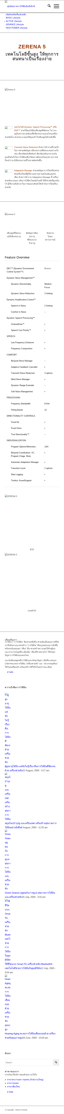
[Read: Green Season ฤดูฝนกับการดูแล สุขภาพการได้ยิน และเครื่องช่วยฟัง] (7, 888)
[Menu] (55, 6)
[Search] (48, 6)
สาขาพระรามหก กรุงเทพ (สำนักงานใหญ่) (25, 1079)
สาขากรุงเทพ (13, 1083)
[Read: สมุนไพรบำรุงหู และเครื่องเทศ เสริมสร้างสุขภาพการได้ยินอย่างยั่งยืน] (7, 819)
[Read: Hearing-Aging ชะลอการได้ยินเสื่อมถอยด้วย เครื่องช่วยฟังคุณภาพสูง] (7, 1029)
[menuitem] (48, 6)
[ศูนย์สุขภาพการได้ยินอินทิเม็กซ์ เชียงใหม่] (26, 6)
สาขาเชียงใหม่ (13, 1086)
